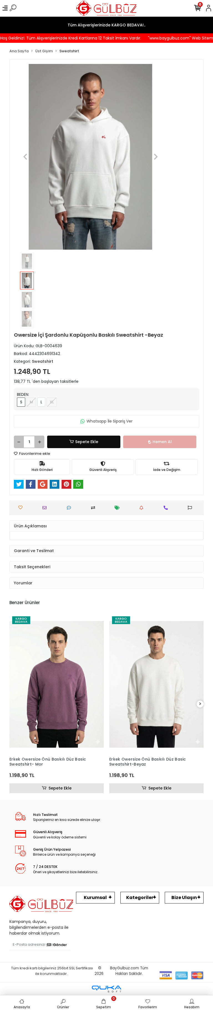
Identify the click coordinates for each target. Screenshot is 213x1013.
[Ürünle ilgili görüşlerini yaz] (70, 507)
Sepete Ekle (86, 442)
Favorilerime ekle (34, 453)
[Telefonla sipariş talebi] (167, 507)
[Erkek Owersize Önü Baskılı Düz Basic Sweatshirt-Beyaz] (156, 684)
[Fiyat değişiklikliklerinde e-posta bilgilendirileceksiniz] (118, 507)
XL (52, 402)
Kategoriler (139, 897)
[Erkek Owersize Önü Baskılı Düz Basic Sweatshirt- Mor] (56, 684)
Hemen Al (162, 442)
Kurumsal (95, 897)
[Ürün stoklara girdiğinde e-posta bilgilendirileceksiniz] (142, 507)
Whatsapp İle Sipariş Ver (110, 421)
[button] (25, 157)
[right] (200, 704)
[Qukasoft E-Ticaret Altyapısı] (106, 988)
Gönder (60, 944)
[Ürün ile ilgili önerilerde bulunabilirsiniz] (191, 507)
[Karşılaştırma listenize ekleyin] (94, 507)
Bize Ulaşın (184, 897)
